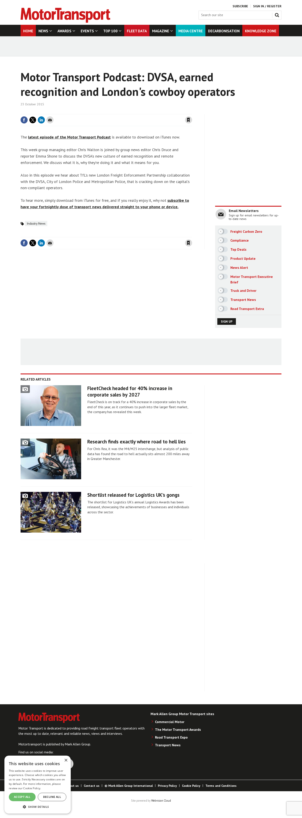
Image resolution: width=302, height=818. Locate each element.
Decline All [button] (52, 797)
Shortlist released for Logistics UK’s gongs (133, 495)
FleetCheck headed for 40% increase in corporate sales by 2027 (129, 391)
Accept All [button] (22, 797)
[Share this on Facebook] (24, 119)
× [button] (65, 760)
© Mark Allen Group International (129, 786)
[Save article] (188, 119)
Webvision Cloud (161, 800)
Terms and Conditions (221, 786)
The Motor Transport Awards (178, 729)
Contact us (91, 786)
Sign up (226, 321)
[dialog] (37, 785)
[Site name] (65, 21)
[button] (37, 806)
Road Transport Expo (171, 737)
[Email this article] (50, 119)
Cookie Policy (191, 786)
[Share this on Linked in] (41, 119)
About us (72, 786)
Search (277, 14)
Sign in (136, 111)
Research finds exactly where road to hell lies (136, 441)
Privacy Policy (167, 786)
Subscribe (240, 6)
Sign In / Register (267, 6)
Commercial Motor (169, 722)
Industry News (36, 223)
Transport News (168, 745)
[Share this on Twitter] (32, 119)
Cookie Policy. (32, 788)
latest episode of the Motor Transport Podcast (69, 137)
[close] (192, 111)
